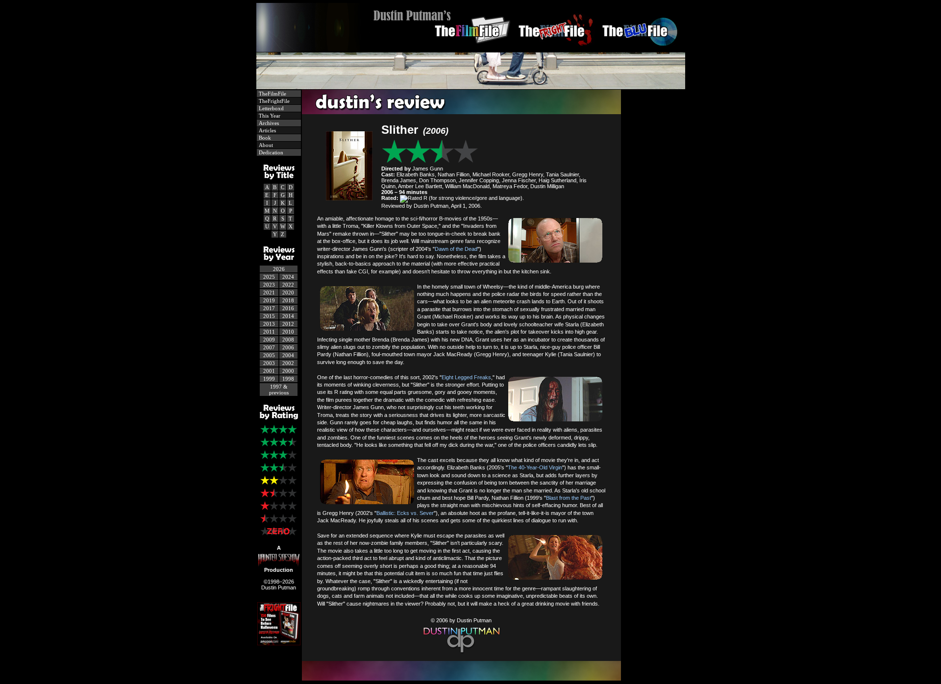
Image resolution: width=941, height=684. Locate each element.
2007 (269, 347)
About (265, 145)
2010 (288, 332)
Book (264, 138)
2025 (269, 277)
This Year (268, 116)
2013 (269, 324)
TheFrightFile (273, 101)
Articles (266, 130)
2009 (269, 339)
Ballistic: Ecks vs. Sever (405, 513)
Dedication (270, 152)
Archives (268, 123)
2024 (288, 277)
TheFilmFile (271, 94)
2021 (269, 292)
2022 (288, 285)
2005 (269, 355)
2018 (288, 300)
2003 (269, 363)
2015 (269, 316)
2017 (269, 308)
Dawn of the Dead (456, 249)
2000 (288, 371)
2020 (288, 292)
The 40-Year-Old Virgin (535, 467)
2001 (269, 371)
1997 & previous (279, 389)
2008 (288, 339)
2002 (288, 363)
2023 (269, 285)
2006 (288, 347)
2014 (288, 316)
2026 (279, 269)
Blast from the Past (568, 498)
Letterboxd (270, 108)
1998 (288, 379)
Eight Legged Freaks (466, 377)
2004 (288, 355)
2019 (269, 300)
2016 (288, 308)
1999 (269, 379)
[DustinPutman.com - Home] (470, 49)
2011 (269, 332)
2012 (288, 324)
